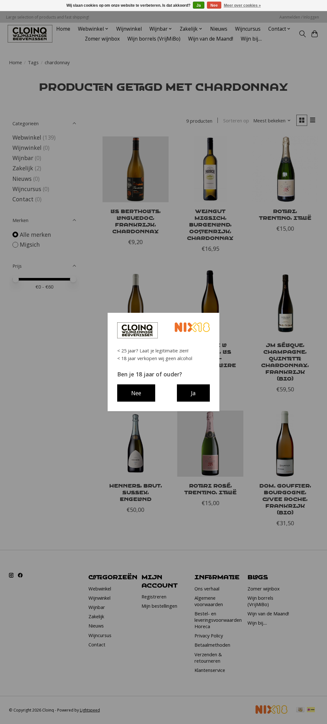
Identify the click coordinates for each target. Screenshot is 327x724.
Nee (214, 5)
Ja (198, 5)
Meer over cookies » (242, 5)
